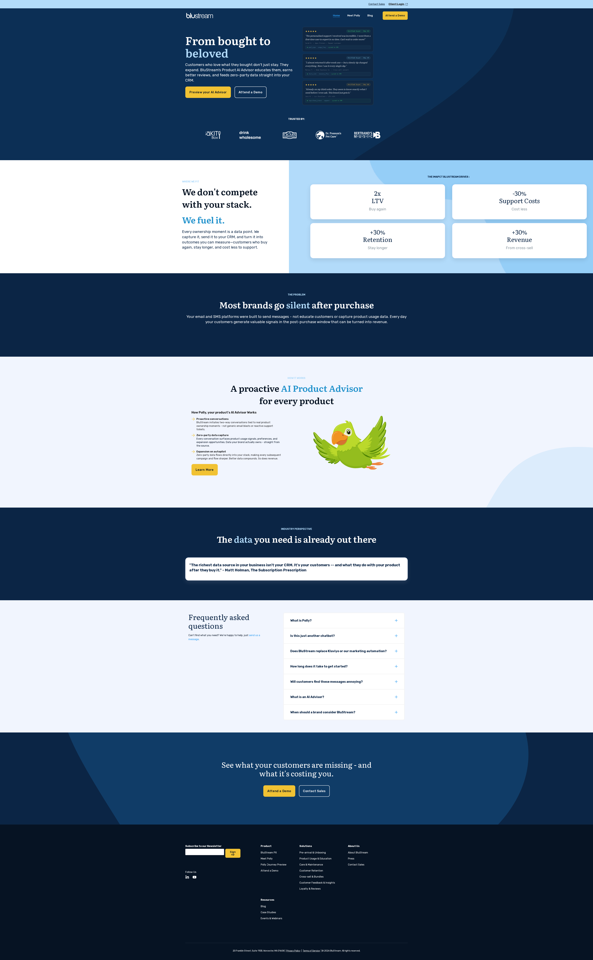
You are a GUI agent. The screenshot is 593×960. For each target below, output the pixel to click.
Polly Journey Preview (273, 864)
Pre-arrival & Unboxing (312, 852)
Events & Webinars (271, 918)
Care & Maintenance (311, 864)
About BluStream (358, 852)
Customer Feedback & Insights (317, 882)
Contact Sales (356, 864)
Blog (263, 906)
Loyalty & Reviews (310, 888)
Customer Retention (311, 870)
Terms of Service (311, 950)
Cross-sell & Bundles (311, 876)
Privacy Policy (293, 950)
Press (351, 858)
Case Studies (268, 912)
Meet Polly (267, 858)
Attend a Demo (269, 870)
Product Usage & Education (315, 858)
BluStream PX (269, 852)
